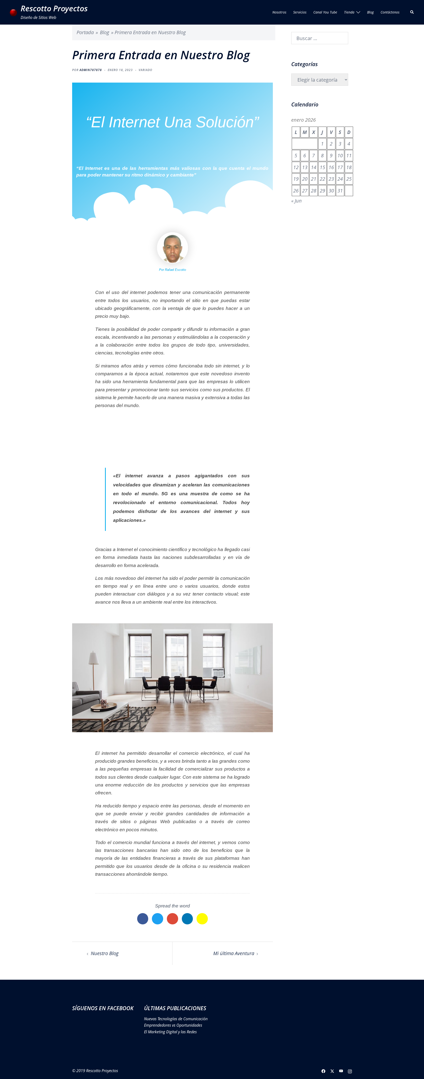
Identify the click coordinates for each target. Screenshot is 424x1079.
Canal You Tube (325, 12)
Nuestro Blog (105, 953)
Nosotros (279, 12)
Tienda (349, 12)
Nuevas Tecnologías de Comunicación (176, 1018)
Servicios (299, 12)
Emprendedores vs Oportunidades (173, 1025)
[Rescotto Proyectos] (13, 12)
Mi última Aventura (233, 953)
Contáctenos (390, 12)
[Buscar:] (319, 38)
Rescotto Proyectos (54, 8)
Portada (85, 32)
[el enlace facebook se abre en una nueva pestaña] (323, 1070)
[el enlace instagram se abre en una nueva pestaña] (350, 1070)
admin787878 (91, 70)
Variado (145, 70)
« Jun (296, 200)
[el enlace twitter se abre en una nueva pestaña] (332, 1070)
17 (340, 167)
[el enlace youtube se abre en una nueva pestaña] (341, 1070)
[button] (412, 12)
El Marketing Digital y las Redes (170, 1032)
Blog (370, 12)
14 (313, 167)
